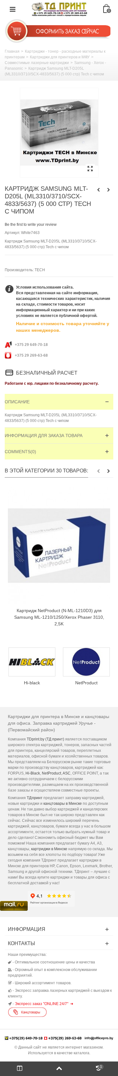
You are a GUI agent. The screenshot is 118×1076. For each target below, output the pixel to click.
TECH (40, 270)
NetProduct (36, 682)
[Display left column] (19, 1068)
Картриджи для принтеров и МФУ (60, 57)
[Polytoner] (91, 661)
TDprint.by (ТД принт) (45, 739)
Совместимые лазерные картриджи (37, 63)
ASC (66, 773)
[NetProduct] (36, 661)
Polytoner (90, 682)
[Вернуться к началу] (59, 1068)
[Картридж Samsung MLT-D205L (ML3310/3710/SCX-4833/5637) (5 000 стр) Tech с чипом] (59, 132)
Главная (12, 51)
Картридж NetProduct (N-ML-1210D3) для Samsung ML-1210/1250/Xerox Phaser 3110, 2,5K (59, 617)
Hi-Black (32, 773)
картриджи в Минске (49, 849)
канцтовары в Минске (62, 803)
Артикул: (12, 233)
